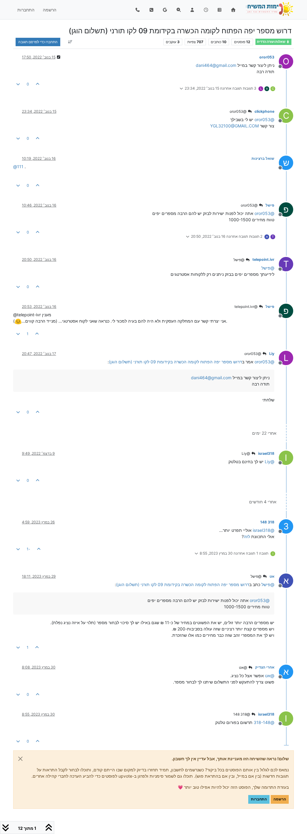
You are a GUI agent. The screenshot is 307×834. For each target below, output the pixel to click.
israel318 (266, 453)
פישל (270, 205)
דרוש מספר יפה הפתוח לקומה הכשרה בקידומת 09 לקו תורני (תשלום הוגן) (175, 361)
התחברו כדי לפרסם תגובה (38, 42)
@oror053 (238, 111)
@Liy (246, 453)
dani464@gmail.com (216, 65)
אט (272, 576)
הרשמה (279, 799)
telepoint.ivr (263, 259)
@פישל (239, 260)
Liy (271, 353)
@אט (243, 667)
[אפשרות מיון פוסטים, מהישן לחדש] (70, 42)
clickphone (264, 111)
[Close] (20, 759)
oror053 (266, 57)
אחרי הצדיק (264, 667)
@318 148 (242, 714)
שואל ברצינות (263, 158)
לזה (247, 536)
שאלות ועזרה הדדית (271, 42)
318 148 (267, 522)
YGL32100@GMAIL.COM (234, 125)
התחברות (259, 799)
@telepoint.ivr (246, 306)
